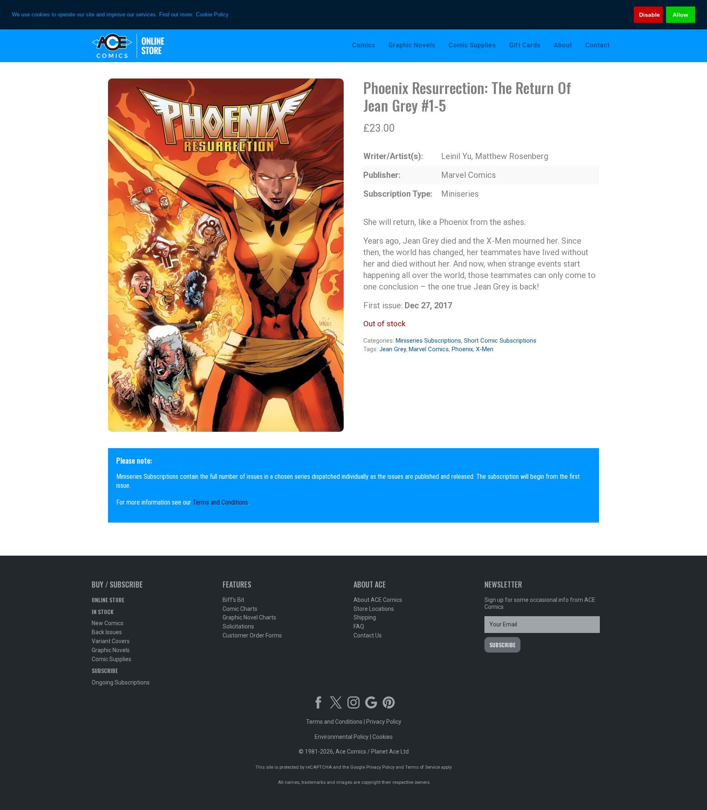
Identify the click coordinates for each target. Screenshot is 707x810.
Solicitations (238, 626)
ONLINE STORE (108, 599)
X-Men (484, 349)
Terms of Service (422, 767)
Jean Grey (392, 349)
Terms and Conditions (220, 502)
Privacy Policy (383, 721)
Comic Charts (240, 609)
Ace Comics (145, 46)
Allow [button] (680, 14)
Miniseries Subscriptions (428, 340)
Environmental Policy (342, 737)
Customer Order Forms (252, 635)
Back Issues (107, 632)
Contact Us (368, 635)
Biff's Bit (233, 600)
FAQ (359, 626)
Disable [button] (649, 14)
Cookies (382, 737)
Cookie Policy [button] (212, 14)
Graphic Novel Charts (249, 617)
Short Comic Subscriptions (500, 340)
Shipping (365, 617)
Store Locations (374, 609)
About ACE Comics (378, 600)
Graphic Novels (111, 650)
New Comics (108, 623)
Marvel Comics (429, 349)
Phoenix (462, 349)
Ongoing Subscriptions (121, 682)
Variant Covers (111, 641)
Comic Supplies (111, 659)
